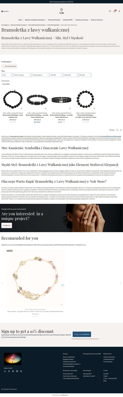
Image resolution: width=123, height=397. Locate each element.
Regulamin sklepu (68, 359)
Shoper (14, 389)
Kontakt (106, 374)
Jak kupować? (87, 374)
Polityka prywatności (69, 362)
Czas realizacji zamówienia (71, 378)
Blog (104, 381)
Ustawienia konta (108, 359)
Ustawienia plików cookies (71, 364)
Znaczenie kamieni (68, 366)
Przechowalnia (107, 362)
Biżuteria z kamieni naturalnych (19, 25)
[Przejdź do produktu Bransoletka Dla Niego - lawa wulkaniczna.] (12, 100)
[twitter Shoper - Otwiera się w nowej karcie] (21, 371)
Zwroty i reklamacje (69, 357)
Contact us (6, 225)
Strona (112, 130)
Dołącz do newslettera (81, 334)
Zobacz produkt (10, 108)
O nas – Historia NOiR (110, 378)
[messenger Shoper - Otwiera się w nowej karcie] (13, 371)
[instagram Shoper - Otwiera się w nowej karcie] (17, 371)
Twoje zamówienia (109, 357)
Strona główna (5, 25)
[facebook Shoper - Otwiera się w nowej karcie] (9, 371)
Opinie (105, 376)
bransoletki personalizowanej (111, 136)
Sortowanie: (5, 81)
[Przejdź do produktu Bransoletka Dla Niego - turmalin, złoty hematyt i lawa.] (85, 100)
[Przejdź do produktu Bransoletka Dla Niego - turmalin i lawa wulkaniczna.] (37, 100)
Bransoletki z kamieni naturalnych (37, 25)
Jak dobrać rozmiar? (89, 376)
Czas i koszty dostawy (70, 376)
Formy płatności (68, 374)
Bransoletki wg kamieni (53, 25)
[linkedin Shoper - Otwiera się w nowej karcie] (5, 371)
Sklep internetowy (59, 395)
